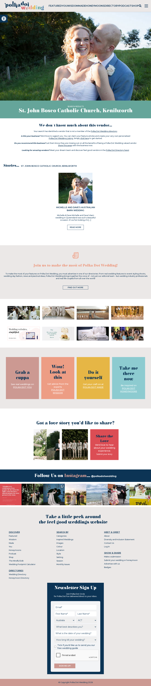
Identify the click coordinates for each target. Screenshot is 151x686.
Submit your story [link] (104, 454)
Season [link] (59, 561)
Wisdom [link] (72, 5)
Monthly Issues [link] (63, 564)
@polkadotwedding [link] (103, 476)
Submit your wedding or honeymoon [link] (121, 560)
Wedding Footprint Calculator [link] (22, 564)
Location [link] (60, 550)
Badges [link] (107, 567)
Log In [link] (107, 546)
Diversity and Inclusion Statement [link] (119, 539)
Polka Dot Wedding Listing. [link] (61, 138)
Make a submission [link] (112, 557)
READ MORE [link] (75, 227)
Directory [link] (111, 5)
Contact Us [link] (109, 543)
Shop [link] (135, 5)
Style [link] (58, 554)
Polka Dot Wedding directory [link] (104, 131)
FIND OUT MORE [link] (75, 287)
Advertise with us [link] (112, 564)
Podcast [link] (125, 5)
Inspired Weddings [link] (64, 539)
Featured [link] (55, 5)
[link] (4, 18)
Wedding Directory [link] (17, 574)
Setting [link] (59, 557)
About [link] (107, 536)
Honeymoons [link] (95, 5)
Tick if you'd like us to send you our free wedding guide (76, 646)
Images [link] (59, 543)
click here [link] (84, 138)
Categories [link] (61, 536)
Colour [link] (59, 546)
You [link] (64, 5)
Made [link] (82, 5)
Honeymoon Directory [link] (19, 578)
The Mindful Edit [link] (16, 561)
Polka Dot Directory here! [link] (117, 150)
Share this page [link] (65, 145)
